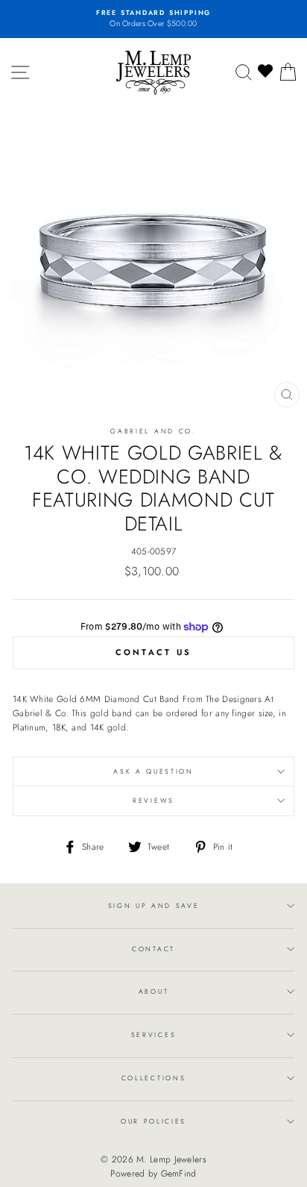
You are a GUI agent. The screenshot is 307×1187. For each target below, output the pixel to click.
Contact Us (153, 652)
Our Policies (153, 1121)
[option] (153, 19)
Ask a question (153, 771)
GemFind (179, 1173)
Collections (153, 1078)
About (153, 991)
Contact (153, 948)
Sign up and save (154, 905)
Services (153, 1034)
